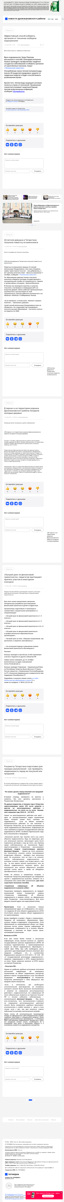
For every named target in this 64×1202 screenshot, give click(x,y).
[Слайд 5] (35, 225)
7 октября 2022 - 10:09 (9, 585)
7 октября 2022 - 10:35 (9, 246)
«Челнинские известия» (27, 275)
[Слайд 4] (33, 225)
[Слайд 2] (30, 225)
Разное (53, 1120)
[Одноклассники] (11, 144)
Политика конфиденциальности (14, 1199)
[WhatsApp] (20, 144)
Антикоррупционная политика (14, 1194)
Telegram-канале (12, 101)
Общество (9, 30)
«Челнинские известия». (14, 68)
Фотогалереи (20, 1120)
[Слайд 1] (28, 225)
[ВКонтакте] (7, 144)
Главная (11, 1120)
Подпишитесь (48, 1196)
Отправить (37, 171)
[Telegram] (16, 144)
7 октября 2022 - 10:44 (9, 44)
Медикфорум (18, 92)
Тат (52, 19)
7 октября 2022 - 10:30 (9, 417)
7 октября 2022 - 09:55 (9, 777)
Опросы (29, 1120)
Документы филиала (42, 1120)
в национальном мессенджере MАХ (17, 110)
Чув (56, 19)
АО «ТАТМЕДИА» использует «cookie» (16, 1195)
